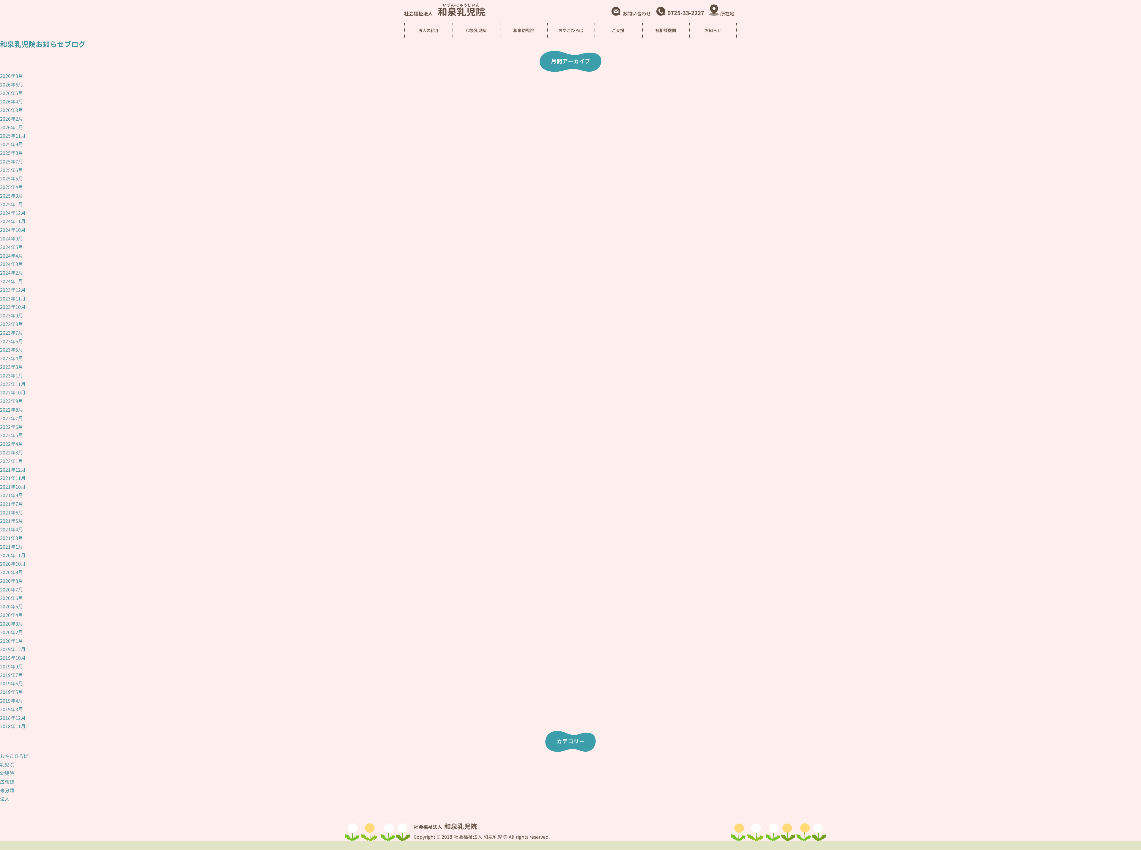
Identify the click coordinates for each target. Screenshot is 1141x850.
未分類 (7, 790)
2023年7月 (11, 333)
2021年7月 (11, 504)
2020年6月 (11, 598)
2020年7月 (11, 589)
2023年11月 (13, 298)
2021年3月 (11, 538)
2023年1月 (11, 375)
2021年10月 (13, 487)
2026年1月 (11, 127)
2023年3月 (11, 367)
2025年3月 (11, 196)
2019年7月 (11, 675)
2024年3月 (11, 264)
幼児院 (7, 773)
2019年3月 (11, 709)
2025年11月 (13, 136)
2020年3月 (11, 624)
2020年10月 (13, 564)
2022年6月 (11, 427)
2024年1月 (11, 281)
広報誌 (7, 782)
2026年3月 (11, 110)
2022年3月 (11, 452)
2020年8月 (11, 581)
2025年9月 (11, 144)
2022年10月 (13, 392)
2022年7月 (11, 418)
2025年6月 (11, 170)
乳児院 (7, 764)
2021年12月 (13, 470)
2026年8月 (11, 76)
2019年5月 (11, 692)
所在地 (727, 14)
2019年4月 (11, 701)
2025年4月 (11, 187)
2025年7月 (11, 161)
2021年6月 (11, 512)
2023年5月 (11, 350)
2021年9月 (11, 495)
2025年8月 (11, 153)
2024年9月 (11, 238)
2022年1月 (11, 461)
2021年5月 (11, 521)
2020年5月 (11, 606)
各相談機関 (665, 31)
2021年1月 (11, 547)
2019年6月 (11, 683)
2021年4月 (11, 529)
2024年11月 (13, 221)
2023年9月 (11, 315)
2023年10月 (13, 307)
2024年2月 (11, 273)
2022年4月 (11, 444)
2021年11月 (13, 478)
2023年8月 (11, 324)
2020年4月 (11, 615)
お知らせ (713, 31)
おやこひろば (14, 756)
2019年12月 (13, 649)
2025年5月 (11, 178)
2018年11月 (13, 726)
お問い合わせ (636, 14)
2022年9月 (11, 401)
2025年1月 (11, 204)
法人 (5, 799)
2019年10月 (13, 658)
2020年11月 (13, 555)
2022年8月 (11, 410)
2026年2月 (11, 119)
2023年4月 (11, 358)
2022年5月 (11, 435)
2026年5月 (11, 93)
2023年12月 (13, 290)
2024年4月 (11, 256)
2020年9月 (11, 572)
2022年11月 (13, 384)
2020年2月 (11, 632)
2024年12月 (13, 213)
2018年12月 (13, 718)
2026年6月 (11, 84)
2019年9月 (11, 666)
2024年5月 (11, 247)
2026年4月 (11, 101)
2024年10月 (13, 230)
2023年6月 (11, 341)
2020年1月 (11, 641)
